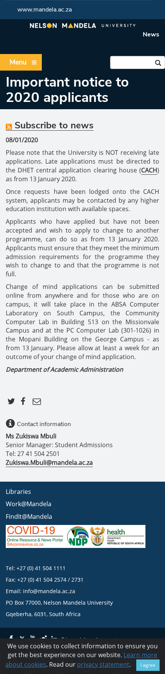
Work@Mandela (28, 504)
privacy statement (103, 664)
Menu (18, 62)
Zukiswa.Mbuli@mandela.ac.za (49, 462)
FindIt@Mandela (29, 516)
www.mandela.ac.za (44, 9)
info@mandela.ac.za (49, 591)
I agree (147, 665)
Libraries (18, 491)
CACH (149, 170)
